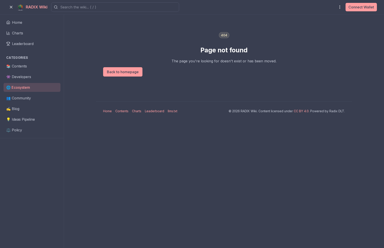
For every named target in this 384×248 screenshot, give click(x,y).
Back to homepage (123, 72)
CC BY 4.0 (301, 111)
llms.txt (172, 111)
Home (107, 111)
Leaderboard (154, 111)
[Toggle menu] (11, 7)
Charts (136, 111)
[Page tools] (340, 7)
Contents (121, 111)
